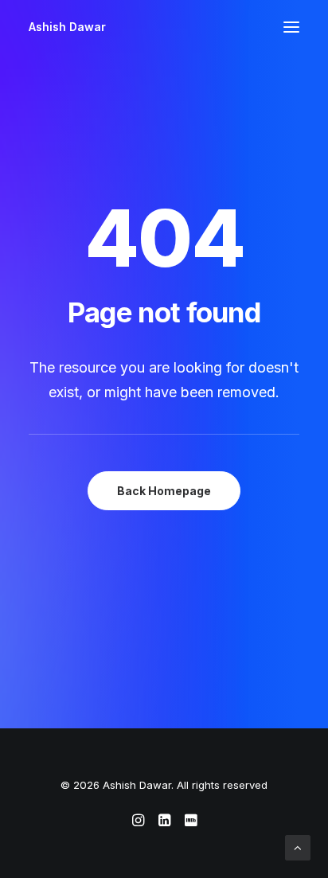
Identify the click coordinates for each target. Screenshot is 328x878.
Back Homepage (164, 491)
